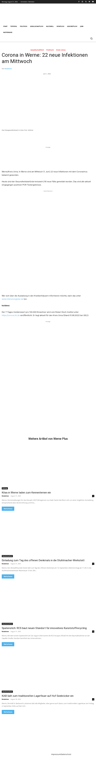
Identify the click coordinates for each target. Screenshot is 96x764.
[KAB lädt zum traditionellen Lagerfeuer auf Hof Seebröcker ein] (48, 669)
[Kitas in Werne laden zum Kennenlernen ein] (48, 466)
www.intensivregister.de (12, 299)
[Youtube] (92, 1)
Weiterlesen (8, 509)
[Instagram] (82, 1)
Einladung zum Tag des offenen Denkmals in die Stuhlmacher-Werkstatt (43, 560)
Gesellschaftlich (37, 50)
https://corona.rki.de (11, 315)
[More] (42, 137)
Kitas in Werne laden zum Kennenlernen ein (26, 492)
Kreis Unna (61, 50)
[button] (91, 38)
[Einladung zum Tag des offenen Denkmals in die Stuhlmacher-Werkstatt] (48, 534)
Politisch (50, 50)
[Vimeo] (89, 1)
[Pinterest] (31, 137)
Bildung (4, 488)
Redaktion (8, 69)
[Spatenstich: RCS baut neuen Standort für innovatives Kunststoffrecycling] (48, 602)
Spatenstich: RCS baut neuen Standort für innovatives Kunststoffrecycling (44, 628)
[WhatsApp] (36, 137)
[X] (85, 1)
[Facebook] (79, 1)
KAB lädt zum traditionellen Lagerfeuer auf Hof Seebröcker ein (38, 695)
